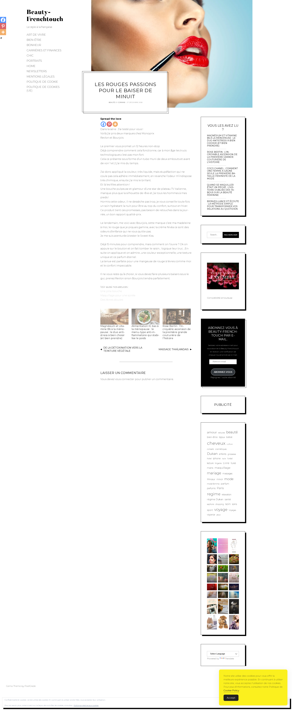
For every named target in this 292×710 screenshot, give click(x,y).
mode (228, 479)
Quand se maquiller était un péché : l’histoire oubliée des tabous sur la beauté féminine (220, 190)
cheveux (216, 443)
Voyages (232, 510)
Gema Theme (13, 686)
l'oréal (230, 458)
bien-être (212, 437)
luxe (233, 463)
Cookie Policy (231, 690)
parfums (211, 488)
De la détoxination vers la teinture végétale (122, 349)
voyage (220, 509)
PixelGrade (30, 686)
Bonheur (34, 45)
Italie (224, 459)
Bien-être (34, 40)
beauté (232, 432)
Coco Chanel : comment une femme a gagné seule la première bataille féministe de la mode (222, 173)
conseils (210, 449)
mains (210, 468)
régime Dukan (215, 499)
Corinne (121, 102)
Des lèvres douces (111, 299)
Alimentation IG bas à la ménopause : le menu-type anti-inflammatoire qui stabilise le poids (145, 332)
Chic (30, 55)
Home (31, 66)
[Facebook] (103, 124)
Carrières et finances (44, 50)
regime (213, 494)
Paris (220, 488)
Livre (226, 463)
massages (227, 473)
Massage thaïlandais (174, 349)
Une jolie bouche (111, 291)
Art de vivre (36, 34)
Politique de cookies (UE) (43, 88)
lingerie (218, 463)
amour (212, 432)
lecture (210, 463)
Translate (229, 658)
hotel (209, 458)
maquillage (222, 467)
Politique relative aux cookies (86, 705)
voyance (211, 514)
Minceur (211, 479)
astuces (221, 433)
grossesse (232, 454)
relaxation (226, 494)
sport (210, 510)
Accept (231, 697)
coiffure (230, 444)
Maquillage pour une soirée (117, 295)
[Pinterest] (109, 124)
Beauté (112, 102)
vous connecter (124, 379)
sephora (210, 504)
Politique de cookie (42, 81)
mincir (220, 479)
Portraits (34, 60)
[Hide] (1, 38)
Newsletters (37, 71)
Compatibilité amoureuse (219, 297)
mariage (214, 473)
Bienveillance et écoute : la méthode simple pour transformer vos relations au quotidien (223, 205)
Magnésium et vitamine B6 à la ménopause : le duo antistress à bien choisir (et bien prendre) (112, 332)
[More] (115, 124)
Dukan (212, 454)
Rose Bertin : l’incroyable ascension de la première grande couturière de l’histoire (177, 332)
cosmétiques (221, 449)
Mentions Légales (41, 76)
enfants (222, 454)
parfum (225, 483)
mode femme (213, 484)
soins (234, 504)
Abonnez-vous (223, 372)
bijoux (222, 437)
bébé (229, 437)
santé (228, 499)
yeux (218, 515)
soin (228, 504)
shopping (220, 504)
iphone (217, 458)
